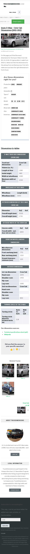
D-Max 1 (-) (8, 378)
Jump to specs (17, 21)
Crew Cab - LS (4, 21)
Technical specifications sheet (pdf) (16, 332)
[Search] (19, 13)
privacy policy (15, 490)
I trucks (3, 533)
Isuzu (11, 17)
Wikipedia (7, 334)
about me (15, 454)
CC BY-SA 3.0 (19, 49)
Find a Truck (12, 12)
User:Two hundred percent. (8, 49)
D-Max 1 (17, 17)
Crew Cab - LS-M (26, 404)
